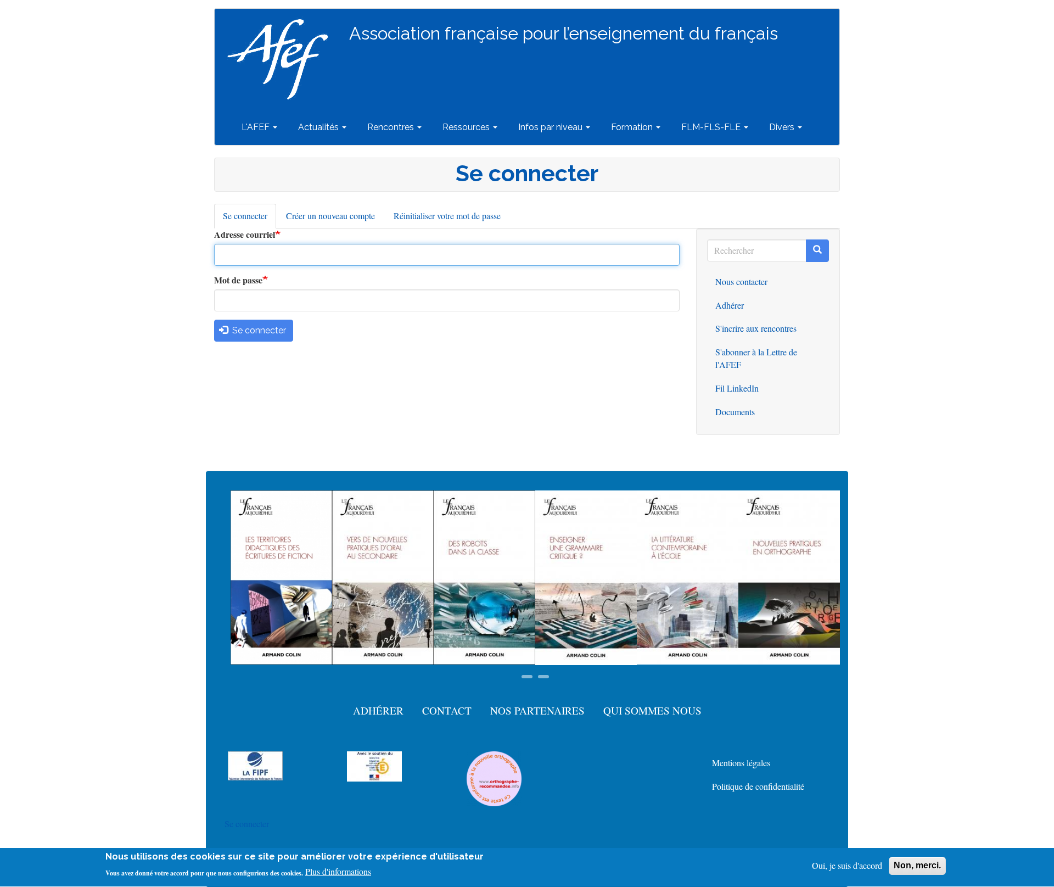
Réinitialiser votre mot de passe (447, 215)
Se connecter (249, 219)
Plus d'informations (338, 872)
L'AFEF (257, 127)
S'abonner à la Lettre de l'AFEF (756, 358)
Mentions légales (741, 762)
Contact (447, 710)
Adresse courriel (244, 234)
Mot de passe (238, 280)
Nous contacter (741, 281)
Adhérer (729, 305)
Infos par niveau (551, 127)
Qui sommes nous (652, 710)
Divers (783, 127)
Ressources (467, 127)
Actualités (319, 127)
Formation (633, 127)
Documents (735, 411)
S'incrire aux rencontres (756, 328)
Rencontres (391, 127)
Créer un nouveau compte (330, 215)
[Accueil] (282, 59)
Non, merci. (917, 865)
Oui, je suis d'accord (847, 865)
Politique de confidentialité (758, 786)
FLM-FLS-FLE (712, 127)
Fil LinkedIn (737, 388)
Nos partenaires (537, 710)
